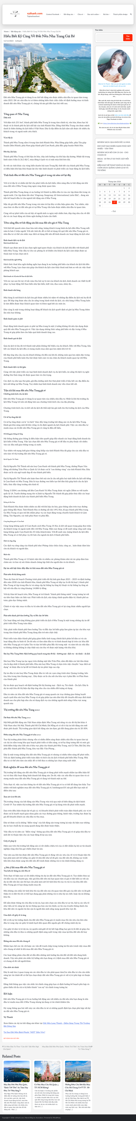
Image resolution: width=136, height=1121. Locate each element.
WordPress (56, 1118)
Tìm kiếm (99, 30)
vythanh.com (34, 13)
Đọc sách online (93, 14)
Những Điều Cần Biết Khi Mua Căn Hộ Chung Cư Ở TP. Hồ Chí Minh (77, 1087)
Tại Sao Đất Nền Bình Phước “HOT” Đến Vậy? (24, 1032)
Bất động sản (68, 14)
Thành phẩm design (120, 14)
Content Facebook (52, 14)
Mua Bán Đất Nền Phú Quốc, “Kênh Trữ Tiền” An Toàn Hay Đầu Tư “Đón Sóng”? (16, 1087)
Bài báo (106, 14)
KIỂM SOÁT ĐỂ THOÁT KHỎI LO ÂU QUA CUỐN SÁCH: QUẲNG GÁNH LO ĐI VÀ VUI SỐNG (113, 167)
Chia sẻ (80, 14)
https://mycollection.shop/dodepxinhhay (116, 123)
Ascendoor (39, 1118)
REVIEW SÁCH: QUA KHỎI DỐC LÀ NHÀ (113, 142)
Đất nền (16, 1038)
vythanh (18, 41)
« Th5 (114, 211)
